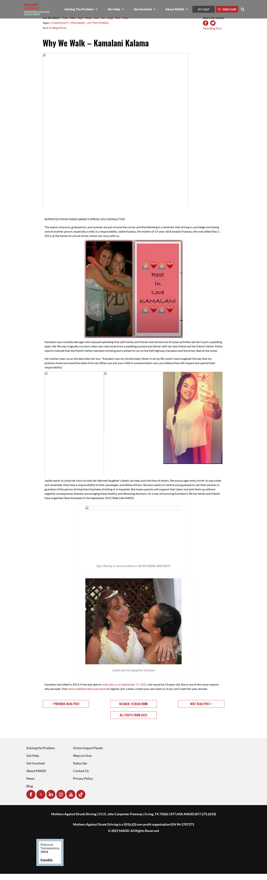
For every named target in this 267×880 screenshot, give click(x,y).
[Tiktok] (80, 794)
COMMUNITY (60, 22)
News (30, 778)
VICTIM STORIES (98, 22)
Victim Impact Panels (88, 748)
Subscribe (80, 763)
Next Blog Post (212, 28)
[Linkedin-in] (50, 794)
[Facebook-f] (30, 794)
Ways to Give (82, 756)
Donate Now (229, 9)
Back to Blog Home (54, 27)
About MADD (175, 9)
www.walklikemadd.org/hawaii (87, 688)
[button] (66, 704)
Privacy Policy (83, 778)
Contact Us (81, 771)
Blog (29, 786)
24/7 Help (203, 9)
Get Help (114, 9)
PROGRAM (78, 22)
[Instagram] (60, 794)
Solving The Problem (79, 9)
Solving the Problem (40, 748)
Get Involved (143, 9)
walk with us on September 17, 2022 (124, 684)
